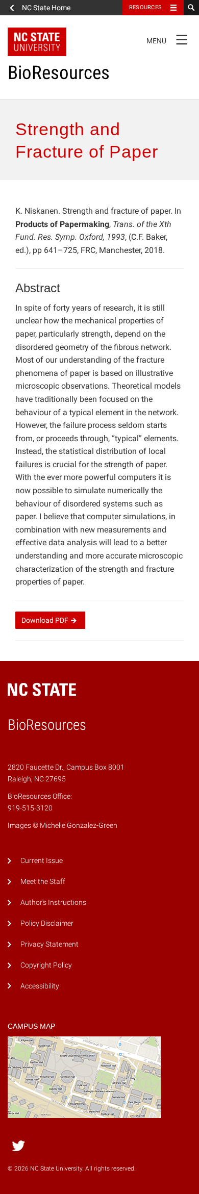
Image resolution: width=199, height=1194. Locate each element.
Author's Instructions (53, 902)
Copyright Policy (46, 965)
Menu (166, 39)
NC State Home (46, 8)
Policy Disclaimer (46, 923)
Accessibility (39, 986)
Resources (145, 7)
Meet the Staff (42, 881)
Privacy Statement (49, 944)
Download (44, 620)
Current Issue (41, 860)
